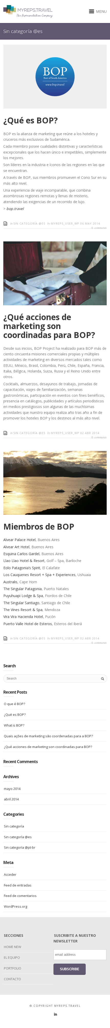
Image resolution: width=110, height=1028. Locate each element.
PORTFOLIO (12, 968)
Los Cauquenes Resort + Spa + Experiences (39, 574)
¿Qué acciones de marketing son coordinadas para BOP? (49, 325)
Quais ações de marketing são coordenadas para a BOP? (48, 736)
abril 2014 (11, 799)
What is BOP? (14, 725)
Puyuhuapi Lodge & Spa (23, 595)
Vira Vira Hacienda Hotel (23, 616)
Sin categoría (14, 826)
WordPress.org (15, 906)
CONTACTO (12, 979)
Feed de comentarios (20, 895)
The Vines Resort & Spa (22, 609)
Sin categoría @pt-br (19, 847)
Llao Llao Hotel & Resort (24, 560)
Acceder (10, 874)
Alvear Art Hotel (16, 546)
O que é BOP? (14, 704)
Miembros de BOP (38, 526)
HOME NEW (12, 946)
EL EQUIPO (12, 957)
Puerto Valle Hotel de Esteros (27, 623)
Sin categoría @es (29, 223)
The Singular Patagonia (22, 588)
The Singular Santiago (21, 602)
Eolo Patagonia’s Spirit (21, 567)
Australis (10, 581)
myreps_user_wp (65, 223)
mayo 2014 (12, 788)
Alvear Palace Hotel (19, 539)
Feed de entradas (17, 885)
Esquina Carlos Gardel (21, 553)
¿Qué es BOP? (30, 120)
